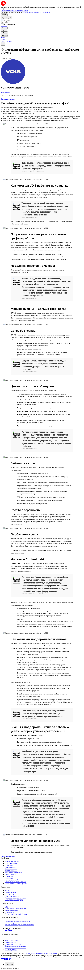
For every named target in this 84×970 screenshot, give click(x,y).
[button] (3, 37)
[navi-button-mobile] (3, 44)
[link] (4, 33)
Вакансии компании (8, 99)
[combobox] (9, 964)
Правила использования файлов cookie (36, 12)
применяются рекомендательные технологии (41, 953)
